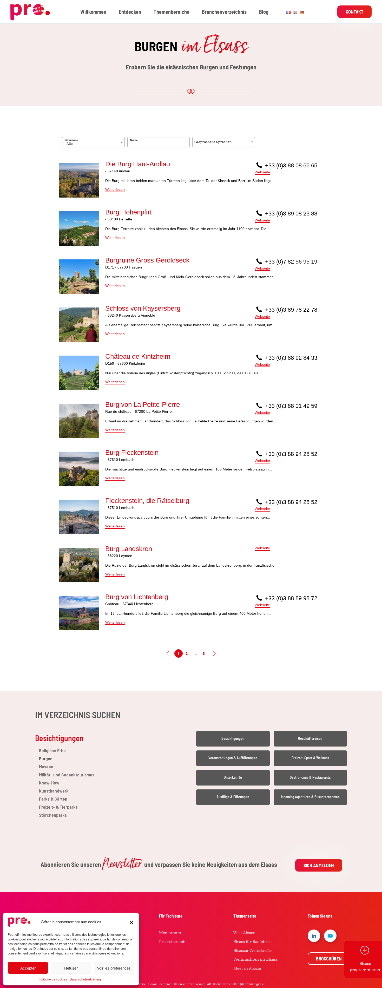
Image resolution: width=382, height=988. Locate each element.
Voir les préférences (114, 968)
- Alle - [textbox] (69, 143)
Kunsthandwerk (54, 791)
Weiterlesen (115, 189)
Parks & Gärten (53, 799)
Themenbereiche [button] (171, 12)
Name (134, 140)
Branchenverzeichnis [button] (224, 12)
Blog (263, 12)
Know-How (49, 783)
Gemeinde (71, 140)
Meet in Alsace (247, 968)
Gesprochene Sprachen (213, 142)
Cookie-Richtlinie (159, 984)
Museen (46, 766)
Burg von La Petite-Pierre (142, 404)
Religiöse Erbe (52, 750)
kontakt (354, 12)
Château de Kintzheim (137, 356)
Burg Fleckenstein (132, 452)
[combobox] (93, 142)
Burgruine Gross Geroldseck (147, 260)
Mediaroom (170, 932)
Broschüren (329, 958)
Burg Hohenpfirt (128, 212)
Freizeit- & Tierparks (58, 807)
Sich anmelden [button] (319, 865)
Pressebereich (172, 941)
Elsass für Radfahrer (252, 941)
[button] (131, 921)
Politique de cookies (52, 979)
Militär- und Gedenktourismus (66, 774)
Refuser (71, 968)
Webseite (262, 172)
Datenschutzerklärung (85, 979)
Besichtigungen (59, 738)
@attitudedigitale (252, 984)
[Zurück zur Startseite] (30, 11)
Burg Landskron (128, 549)
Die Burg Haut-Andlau (137, 164)
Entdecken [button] (130, 12)
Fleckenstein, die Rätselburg (147, 501)
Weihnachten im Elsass (255, 959)
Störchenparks (53, 815)
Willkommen (93, 12)
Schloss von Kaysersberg (142, 308)
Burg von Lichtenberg (136, 597)
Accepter (28, 968)
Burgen (45, 758)
